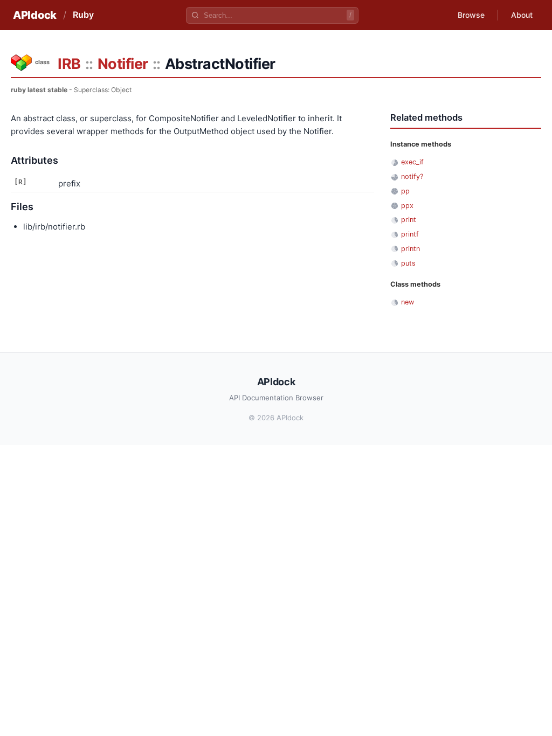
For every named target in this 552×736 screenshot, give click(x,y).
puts (408, 263)
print (408, 220)
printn (410, 249)
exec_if (412, 162)
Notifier (123, 64)
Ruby (83, 14)
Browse (471, 14)
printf (410, 234)
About (522, 14)
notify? (412, 176)
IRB (69, 64)
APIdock (35, 15)
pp (405, 191)
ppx (407, 206)
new (407, 302)
